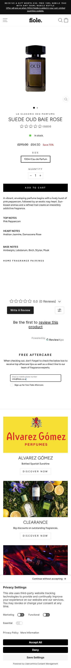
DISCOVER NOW (35, 471)
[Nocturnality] (35, 563)
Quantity (35, 169)
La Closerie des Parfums (35, 114)
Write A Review (20, 310)
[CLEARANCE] (35, 499)
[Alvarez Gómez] (35, 435)
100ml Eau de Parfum (35, 159)
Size (35, 152)
